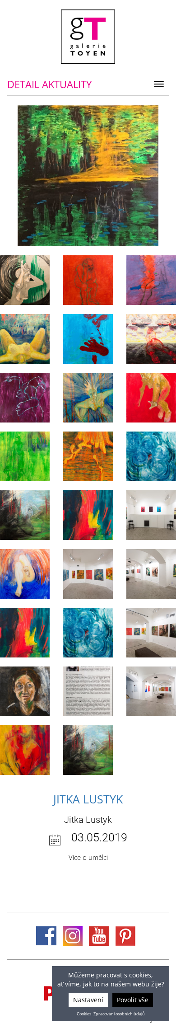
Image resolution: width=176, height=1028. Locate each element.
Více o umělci (88, 857)
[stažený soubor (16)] (88, 456)
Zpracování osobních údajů (119, 1014)
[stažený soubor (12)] (151, 515)
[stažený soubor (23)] (25, 339)
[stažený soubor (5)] (25, 691)
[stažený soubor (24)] (151, 280)
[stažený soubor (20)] (25, 397)
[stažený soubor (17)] (25, 456)
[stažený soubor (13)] (88, 515)
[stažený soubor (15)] (151, 456)
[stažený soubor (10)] (88, 574)
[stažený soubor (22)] (88, 339)
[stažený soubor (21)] (151, 339)
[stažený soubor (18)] (151, 397)
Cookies (84, 1014)
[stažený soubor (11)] (25, 574)
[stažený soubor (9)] (151, 574)
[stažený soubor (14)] (25, 515)
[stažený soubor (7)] (88, 632)
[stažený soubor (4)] (88, 691)
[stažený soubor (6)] (151, 632)
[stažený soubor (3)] (151, 691)
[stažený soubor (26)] (25, 280)
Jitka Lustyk (88, 799)
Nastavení (88, 999)
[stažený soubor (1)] (88, 750)
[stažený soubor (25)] (88, 280)
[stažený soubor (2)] (25, 750)
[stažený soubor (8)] (25, 632)
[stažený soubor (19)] (88, 397)
